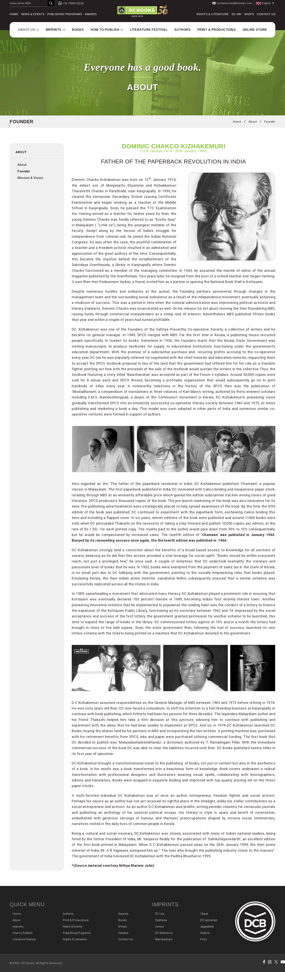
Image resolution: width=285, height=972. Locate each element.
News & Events (32, 14)
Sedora (205, 932)
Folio (203, 939)
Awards (91, 14)
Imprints (53, 29)
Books (78, 29)
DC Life (159, 913)
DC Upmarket (208, 920)
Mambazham (164, 939)
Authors (182, 29)
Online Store (255, 29)
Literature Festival (149, 29)
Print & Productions (216, 29)
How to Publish (105, 29)
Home (14, 14)
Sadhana (161, 920)
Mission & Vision (30, 178)
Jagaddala (207, 926)
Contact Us (266, 14)
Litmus (159, 926)
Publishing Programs (64, 14)
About (253, 121)
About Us (26, 29)
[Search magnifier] (51, 3)
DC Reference (164, 932)
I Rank (204, 913)
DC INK (236, 14)
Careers (123, 932)
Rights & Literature (213, 14)
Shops (249, 14)
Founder (270, 121)
